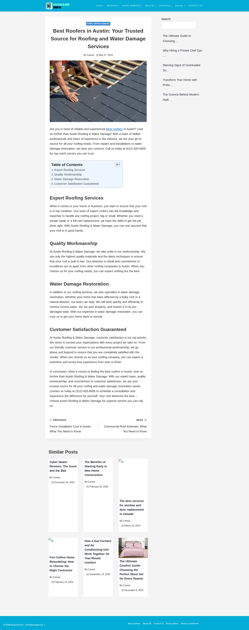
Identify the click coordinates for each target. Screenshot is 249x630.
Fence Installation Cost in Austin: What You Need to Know (71, 426)
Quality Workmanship (68, 174)
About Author (134, 623)
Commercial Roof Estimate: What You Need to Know (125, 426)
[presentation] (133, 478)
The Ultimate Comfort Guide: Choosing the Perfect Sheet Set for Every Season (131, 570)
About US (147, 623)
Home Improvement (98, 23)
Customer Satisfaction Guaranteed (76, 183)
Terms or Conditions (190, 623)
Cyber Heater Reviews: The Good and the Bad (63, 466)
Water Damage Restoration (71, 179)
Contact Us (195, 6)
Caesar (90, 55)
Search (165, 19)
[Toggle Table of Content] (116, 164)
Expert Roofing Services (69, 169)
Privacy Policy (172, 623)
